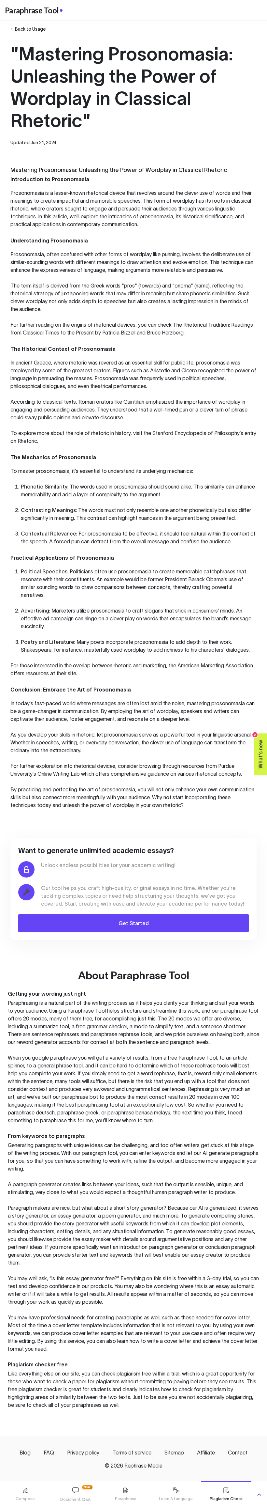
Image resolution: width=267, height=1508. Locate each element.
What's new (258, 750)
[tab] (25, 1494)
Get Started (134, 923)
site (72, 673)
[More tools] (259, 1494)
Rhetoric (27, 441)
